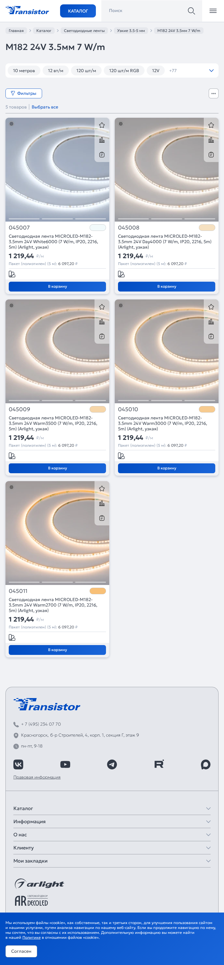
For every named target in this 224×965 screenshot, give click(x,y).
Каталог (78, 11)
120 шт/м (86, 70)
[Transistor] (27, 9)
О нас (20, 834)
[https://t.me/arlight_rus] (112, 764)
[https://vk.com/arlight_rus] (18, 764)
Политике (31, 937)
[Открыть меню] (213, 11)
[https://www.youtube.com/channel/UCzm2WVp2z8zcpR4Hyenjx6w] (65, 764)
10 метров (24, 70)
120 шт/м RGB (124, 70)
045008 (128, 227)
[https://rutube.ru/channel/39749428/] (159, 764)
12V (155, 70)
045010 (128, 409)
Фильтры (26, 93)
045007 (19, 227)
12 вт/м (55, 70)
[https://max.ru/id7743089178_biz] (206, 764)
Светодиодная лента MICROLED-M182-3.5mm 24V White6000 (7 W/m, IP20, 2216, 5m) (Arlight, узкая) (53, 241)
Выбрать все (45, 107)
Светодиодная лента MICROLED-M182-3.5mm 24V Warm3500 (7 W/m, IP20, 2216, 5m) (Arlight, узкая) (53, 423)
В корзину (57, 286)
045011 (18, 591)
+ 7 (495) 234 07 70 (41, 724)
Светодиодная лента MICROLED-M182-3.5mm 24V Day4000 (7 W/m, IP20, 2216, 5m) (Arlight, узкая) (164, 241)
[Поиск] (191, 10)
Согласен (21, 951)
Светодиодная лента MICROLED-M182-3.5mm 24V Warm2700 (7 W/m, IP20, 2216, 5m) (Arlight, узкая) (53, 605)
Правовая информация (37, 777)
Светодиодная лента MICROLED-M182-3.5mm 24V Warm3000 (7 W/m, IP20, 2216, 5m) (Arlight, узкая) (162, 423)
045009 (19, 409)
